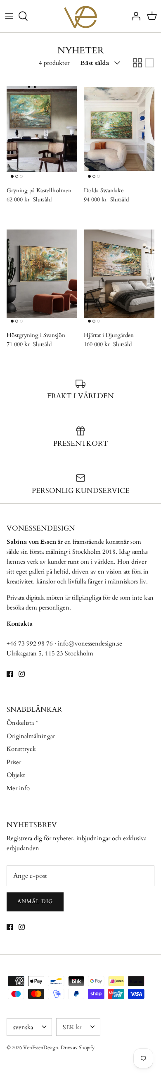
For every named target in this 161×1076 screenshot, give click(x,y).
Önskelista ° (23, 723)
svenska (23, 1027)
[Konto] (134, 16)
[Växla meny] (9, 16)
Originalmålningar (31, 736)
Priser (14, 762)
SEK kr (72, 1027)
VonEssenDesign (40, 1047)
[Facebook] (10, 674)
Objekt (16, 775)
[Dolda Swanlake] (119, 129)
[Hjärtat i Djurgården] (119, 273)
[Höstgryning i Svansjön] (42, 273)
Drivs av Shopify (78, 1047)
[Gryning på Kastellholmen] (42, 129)
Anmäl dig (35, 901)
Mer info (18, 788)
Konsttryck (21, 749)
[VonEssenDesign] (80, 16)
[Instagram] (22, 674)
